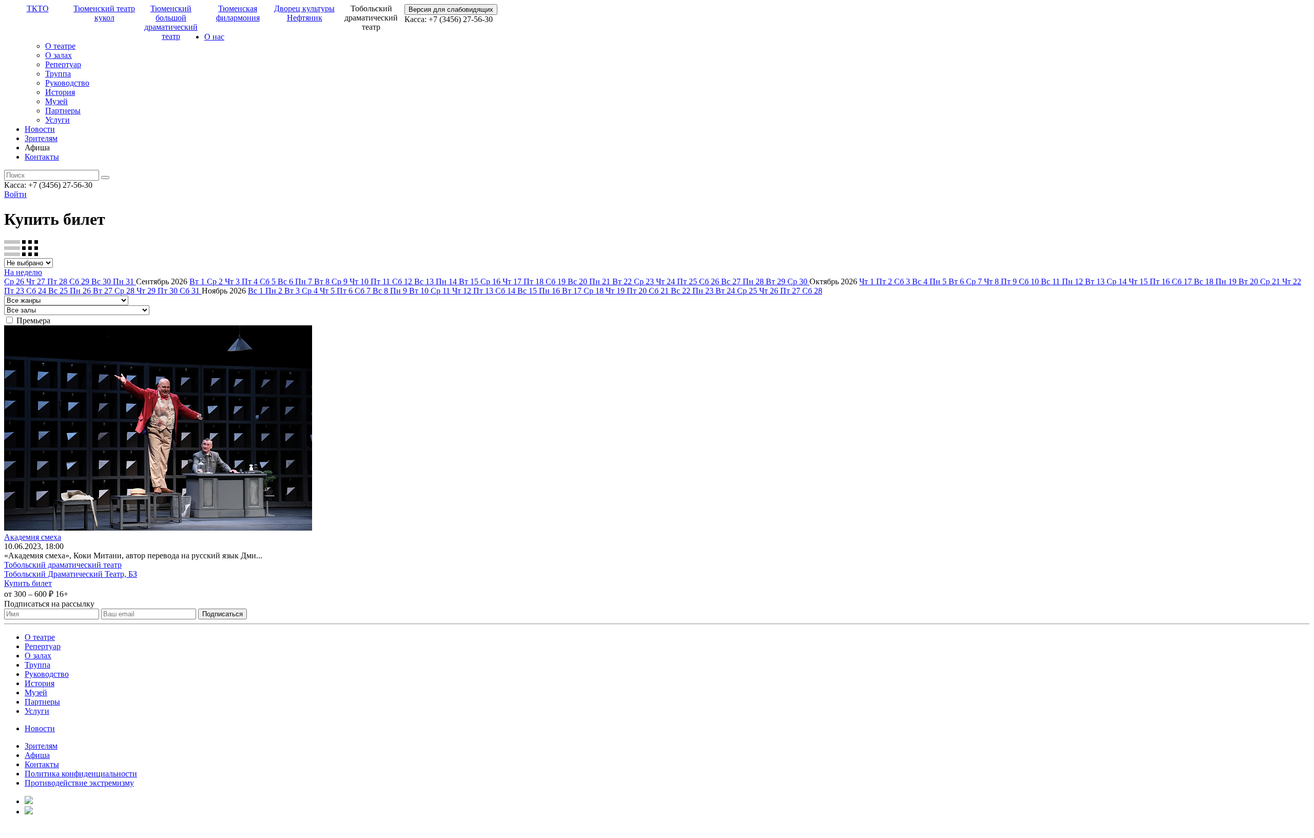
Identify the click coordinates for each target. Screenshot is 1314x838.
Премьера (33, 320)
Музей (56, 101)
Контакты (42, 156)
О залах (58, 55)
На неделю (23, 272)
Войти (15, 194)
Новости (40, 129)
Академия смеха (32, 537)
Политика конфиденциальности (81, 773)
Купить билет (28, 583)
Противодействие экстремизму (79, 782)
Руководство (67, 83)
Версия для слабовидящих (451, 9)
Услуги (57, 119)
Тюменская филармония (238, 13)
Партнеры (63, 110)
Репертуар (63, 64)
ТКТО (38, 8)
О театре (60, 46)
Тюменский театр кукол (104, 13)
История (60, 92)
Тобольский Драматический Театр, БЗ (70, 574)
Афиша (37, 755)
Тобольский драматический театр (63, 564)
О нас (214, 36)
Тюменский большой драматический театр (171, 22)
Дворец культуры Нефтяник (304, 13)
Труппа (58, 73)
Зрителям (41, 138)
